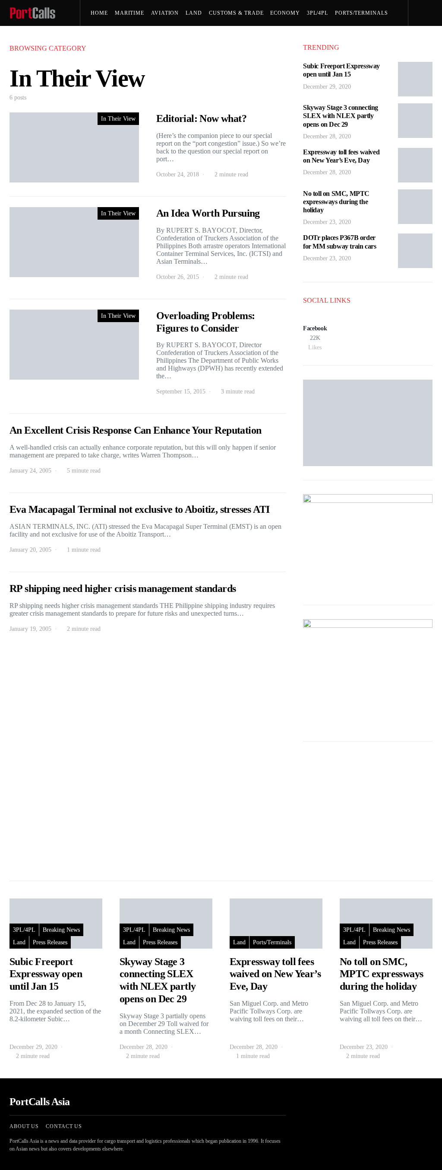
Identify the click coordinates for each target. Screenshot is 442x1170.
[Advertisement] (368, 809)
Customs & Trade (236, 13)
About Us (24, 1126)
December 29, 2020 (327, 86)
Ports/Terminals (361, 13)
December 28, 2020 (327, 136)
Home (99, 13)
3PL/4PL (317, 13)
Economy (285, 13)
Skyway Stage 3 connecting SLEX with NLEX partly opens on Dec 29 (340, 116)
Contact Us (64, 1126)
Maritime (129, 13)
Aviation (165, 13)
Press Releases (193, 39)
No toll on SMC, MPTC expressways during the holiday (336, 202)
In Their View (118, 118)
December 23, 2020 (327, 222)
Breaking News (61, 930)
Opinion (142, 39)
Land (194, 13)
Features (108, 39)
